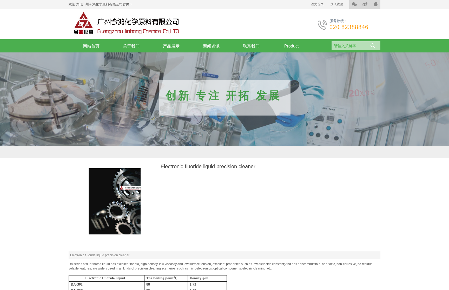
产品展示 (171, 46)
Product (291, 46)
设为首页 (317, 4)
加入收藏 (337, 4)
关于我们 (131, 46)
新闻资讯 (211, 46)
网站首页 (91, 46)
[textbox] (349, 46)
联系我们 (251, 46)
